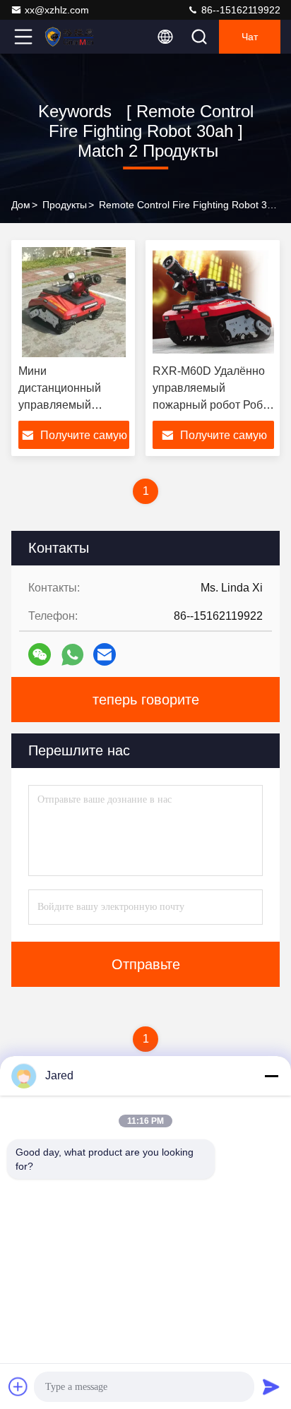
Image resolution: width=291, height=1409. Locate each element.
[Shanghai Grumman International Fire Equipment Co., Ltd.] (70, 37)
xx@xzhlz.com (57, 10)
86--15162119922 (239, 10)
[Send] (271, 1386)
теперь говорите (146, 699)
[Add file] (18, 1386)
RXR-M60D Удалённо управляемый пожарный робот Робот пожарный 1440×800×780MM (213, 405)
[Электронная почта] (104, 654)
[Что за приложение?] (72, 654)
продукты (64, 204)
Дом (20, 204)
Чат (250, 36)
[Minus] (271, 1075)
